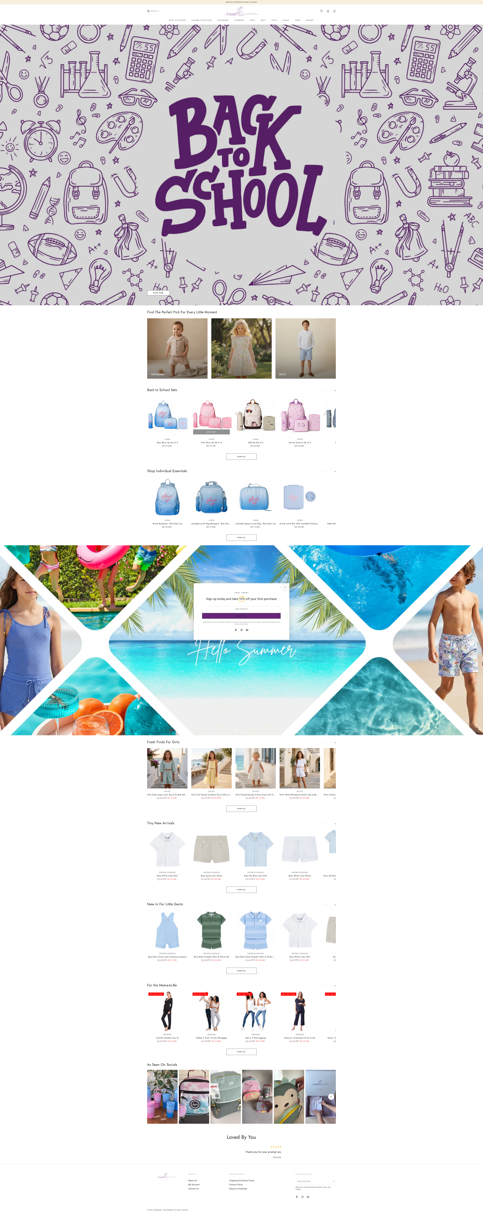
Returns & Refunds (238, 1192)
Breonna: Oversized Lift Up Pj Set (299, 1038)
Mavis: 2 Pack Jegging (255, 1038)
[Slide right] (333, 390)
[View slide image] (241, 165)
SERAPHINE (167, 1034)
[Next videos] (331, 1097)
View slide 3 (238, 300)
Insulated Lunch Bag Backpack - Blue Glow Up (211, 523)
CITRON (167, 439)
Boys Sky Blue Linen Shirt (255, 876)
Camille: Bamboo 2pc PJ (167, 1038)
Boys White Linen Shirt (167, 876)
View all (241, 457)
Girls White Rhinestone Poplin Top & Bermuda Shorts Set (300, 794)
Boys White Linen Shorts (300, 876)
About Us (192, 1184)
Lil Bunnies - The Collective (163, 1213)
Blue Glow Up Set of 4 (167, 442)
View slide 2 (230, 300)
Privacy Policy (236, 1188)
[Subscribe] (334, 1185)
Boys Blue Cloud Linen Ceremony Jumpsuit (167, 957)
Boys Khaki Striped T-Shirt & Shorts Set (211, 957)
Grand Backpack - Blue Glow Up (167, 523)
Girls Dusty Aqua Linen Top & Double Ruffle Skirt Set (167, 794)
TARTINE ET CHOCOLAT (167, 872)
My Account (194, 1188)
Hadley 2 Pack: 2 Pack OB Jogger (211, 1038)
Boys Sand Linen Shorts (211, 876)
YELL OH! (167, 791)
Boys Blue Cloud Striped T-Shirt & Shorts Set (255, 957)
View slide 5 (253, 300)
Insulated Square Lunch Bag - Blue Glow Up (256, 523)
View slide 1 (222, 300)
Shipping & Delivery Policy (241, 1184)
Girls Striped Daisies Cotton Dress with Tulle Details (255, 794)
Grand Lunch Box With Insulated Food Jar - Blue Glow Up (300, 523)
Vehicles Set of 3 (256, 442)
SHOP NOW (158, 293)
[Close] (285, 587)
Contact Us (193, 1192)
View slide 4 (245, 300)
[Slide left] (327, 390)
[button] (321, 11)
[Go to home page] (241, 11)
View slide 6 (260, 300)
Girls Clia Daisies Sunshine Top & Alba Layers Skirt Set (211, 794)
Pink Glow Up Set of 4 (211, 442)
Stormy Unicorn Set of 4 (300, 442)
